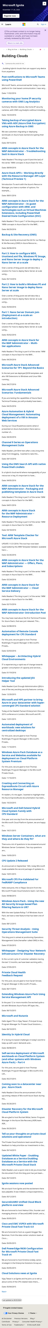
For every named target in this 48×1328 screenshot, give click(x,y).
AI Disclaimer (7, 1318)
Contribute (6, 1322)
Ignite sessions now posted (17, 1183)
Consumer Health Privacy (31, 1322)
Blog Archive (12, 49)
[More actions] (44, 49)
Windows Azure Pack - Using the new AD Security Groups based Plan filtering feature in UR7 (23, 904)
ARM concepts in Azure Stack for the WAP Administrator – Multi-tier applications (20, 343)
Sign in (43, 24)
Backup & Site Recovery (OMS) (19, 234)
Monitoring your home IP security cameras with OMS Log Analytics (21, 100)
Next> (4, 1291)
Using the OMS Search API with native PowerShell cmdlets (24, 465)
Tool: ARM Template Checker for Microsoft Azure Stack (20, 537)
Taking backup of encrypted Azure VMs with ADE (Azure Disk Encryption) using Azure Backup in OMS (23, 123)
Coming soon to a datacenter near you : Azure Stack (21, 1085)
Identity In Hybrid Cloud (16, 1034)
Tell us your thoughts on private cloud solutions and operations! (24, 1135)
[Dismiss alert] (44, 3)
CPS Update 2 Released (15, 860)
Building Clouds (26, 49)
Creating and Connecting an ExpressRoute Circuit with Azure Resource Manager (20, 786)
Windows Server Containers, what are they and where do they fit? (23, 837)
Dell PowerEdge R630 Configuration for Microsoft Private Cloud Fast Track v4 (22, 1251)
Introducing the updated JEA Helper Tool (18, 679)
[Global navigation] (2, 24)
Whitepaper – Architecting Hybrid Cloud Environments (21, 658)
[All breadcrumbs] (4, 49)
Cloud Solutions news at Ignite (19, 1273)
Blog (32, 1318)
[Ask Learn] (40, 49)
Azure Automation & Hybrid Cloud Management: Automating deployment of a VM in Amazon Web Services (21, 416)
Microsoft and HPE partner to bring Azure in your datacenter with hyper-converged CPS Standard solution (23, 702)
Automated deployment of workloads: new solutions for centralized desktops (18, 727)
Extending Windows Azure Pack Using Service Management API (23, 996)
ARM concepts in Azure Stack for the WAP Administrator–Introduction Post (24, 611)
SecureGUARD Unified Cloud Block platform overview (21, 1203)
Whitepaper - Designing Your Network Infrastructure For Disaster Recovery (24, 952)
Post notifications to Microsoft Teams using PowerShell (23, 78)
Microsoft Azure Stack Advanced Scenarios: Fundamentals (20, 391)
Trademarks (18, 1325)
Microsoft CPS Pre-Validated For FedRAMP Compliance (20, 881)
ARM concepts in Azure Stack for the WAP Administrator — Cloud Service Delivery (20, 587)
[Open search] (38, 24)
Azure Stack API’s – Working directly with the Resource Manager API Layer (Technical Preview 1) (24, 176)
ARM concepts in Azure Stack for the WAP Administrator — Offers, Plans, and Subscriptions (23, 563)
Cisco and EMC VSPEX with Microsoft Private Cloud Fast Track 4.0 (23, 1225)
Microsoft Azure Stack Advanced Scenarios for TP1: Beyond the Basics (23, 366)
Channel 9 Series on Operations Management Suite (20, 444)
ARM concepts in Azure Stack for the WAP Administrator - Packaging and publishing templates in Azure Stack (23, 488)
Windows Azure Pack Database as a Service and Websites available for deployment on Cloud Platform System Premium (22, 757)
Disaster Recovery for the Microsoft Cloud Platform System (22, 1110)
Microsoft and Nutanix (15, 1015)
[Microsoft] (24, 24)
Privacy (15, 1322)
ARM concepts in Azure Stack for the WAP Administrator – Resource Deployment (18, 513)
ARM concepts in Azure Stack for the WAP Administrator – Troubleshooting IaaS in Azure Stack (23, 151)
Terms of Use (6, 1325)
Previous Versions (21, 1318)
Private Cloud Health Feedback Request (14, 974)
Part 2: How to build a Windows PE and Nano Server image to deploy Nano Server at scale (24, 287)
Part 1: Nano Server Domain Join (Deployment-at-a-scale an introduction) (20, 315)
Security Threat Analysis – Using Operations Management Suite (20, 930)
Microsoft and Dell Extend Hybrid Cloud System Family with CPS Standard (21, 811)
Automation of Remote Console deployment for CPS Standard (20, 633)
